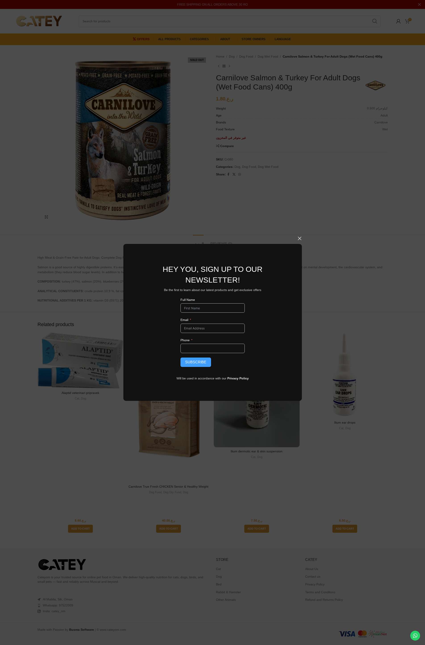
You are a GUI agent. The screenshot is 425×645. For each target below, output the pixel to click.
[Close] (299, 238)
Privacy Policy (238, 378)
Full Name (187, 300)
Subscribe (195, 362)
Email (184, 320)
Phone (184, 340)
